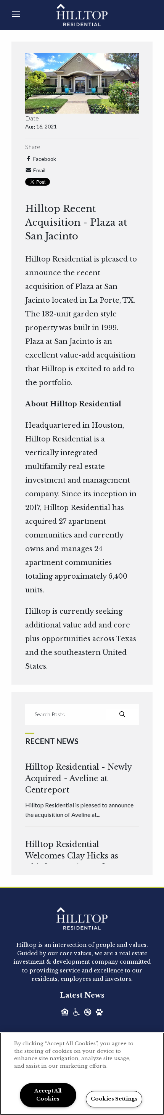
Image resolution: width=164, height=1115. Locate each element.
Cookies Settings (114, 1099)
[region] (82, 1073)
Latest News (82, 995)
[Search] (122, 714)
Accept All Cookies (47, 1095)
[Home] (90, 14)
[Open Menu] (16, 14)
